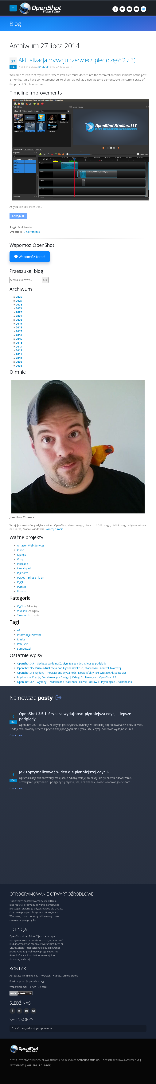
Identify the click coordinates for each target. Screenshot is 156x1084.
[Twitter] (122, 9)
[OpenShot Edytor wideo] (24, 1048)
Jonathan (43, 66)
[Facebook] (115, 9)
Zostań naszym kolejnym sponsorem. (32, 1028)
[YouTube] (136, 9)
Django (21, 554)
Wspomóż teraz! (31, 256)
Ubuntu (21, 591)
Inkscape (22, 564)
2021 (19, 316)
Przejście (22, 644)
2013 (19, 346)
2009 (19, 362)
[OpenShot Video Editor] (39, 8)
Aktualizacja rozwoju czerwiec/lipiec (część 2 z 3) (76, 60)
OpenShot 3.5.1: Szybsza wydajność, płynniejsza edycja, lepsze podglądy (61, 663)
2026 (19, 297)
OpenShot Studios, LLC (90, 1060)
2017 (19, 331)
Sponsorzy (21, 1019)
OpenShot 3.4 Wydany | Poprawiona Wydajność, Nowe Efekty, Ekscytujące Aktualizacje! (71, 672)
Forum (32, 987)
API (19, 630)
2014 (19, 342)
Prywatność (17, 1065)
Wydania (22, 611)
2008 (19, 365)
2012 (19, 350)
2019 (19, 323)
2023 (19, 308)
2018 (19, 327)
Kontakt (19, 969)
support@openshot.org (30, 981)
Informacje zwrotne (29, 635)
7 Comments (32, 232)
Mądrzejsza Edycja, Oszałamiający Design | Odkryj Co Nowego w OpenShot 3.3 (66, 677)
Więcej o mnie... (55, 529)
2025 (19, 300)
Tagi (14, 622)
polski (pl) (45, 1065)
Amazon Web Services (31, 545)
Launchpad (24, 568)
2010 (19, 358)
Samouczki (23, 615)
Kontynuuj (18, 216)
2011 (19, 354)
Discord (42, 987)
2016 (19, 335)
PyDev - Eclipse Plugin (30, 577)
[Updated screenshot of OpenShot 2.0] (80, 149)
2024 (19, 304)
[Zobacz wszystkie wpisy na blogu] (58, 698)
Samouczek (24, 648)
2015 (19, 339)
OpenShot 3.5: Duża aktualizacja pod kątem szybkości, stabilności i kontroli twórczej (69, 668)
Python (21, 586)
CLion (20, 550)
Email (24, 987)
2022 (19, 312)
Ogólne (21, 606)
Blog (15, 23)
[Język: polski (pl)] (143, 9)
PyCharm (22, 573)
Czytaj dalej (16, 735)
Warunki (32, 1065)
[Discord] (129, 9)
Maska (21, 639)
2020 (19, 320)
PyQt (20, 582)
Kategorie (20, 598)
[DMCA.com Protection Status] (21, 993)
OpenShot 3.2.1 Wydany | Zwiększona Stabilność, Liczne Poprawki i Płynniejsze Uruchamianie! (75, 682)
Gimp (20, 559)
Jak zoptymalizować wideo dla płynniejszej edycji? (64, 771)
